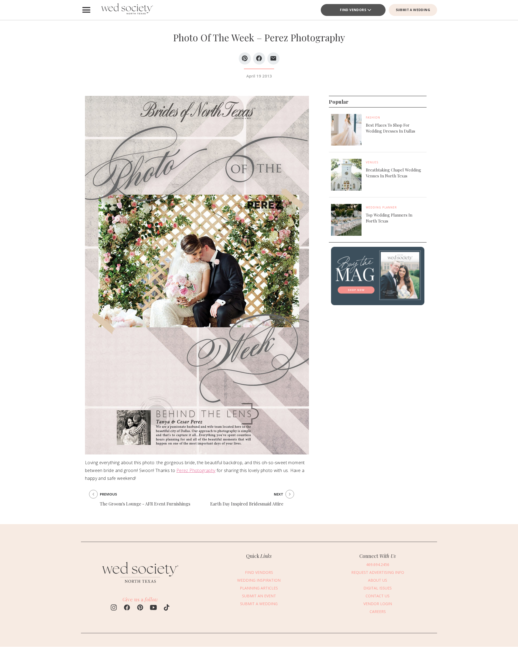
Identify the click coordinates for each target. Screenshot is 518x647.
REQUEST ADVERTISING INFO (377, 572)
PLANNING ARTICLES (259, 588)
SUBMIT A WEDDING (413, 10)
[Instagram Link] (113, 608)
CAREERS (378, 611)
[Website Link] (140, 585)
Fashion (373, 117)
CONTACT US (378, 595)
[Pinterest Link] (140, 608)
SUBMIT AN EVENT (259, 595)
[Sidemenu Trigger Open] (86, 10)
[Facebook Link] (127, 608)
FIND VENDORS (353, 10)
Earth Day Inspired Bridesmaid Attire (246, 504)
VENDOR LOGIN (377, 603)
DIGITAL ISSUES (377, 588)
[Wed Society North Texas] (127, 10)
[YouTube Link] (153, 608)
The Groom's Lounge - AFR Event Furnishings (145, 504)
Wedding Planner (381, 207)
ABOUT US (377, 580)
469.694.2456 (377, 564)
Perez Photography (196, 470)
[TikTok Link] (166, 608)
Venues (372, 162)
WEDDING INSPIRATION (259, 580)
